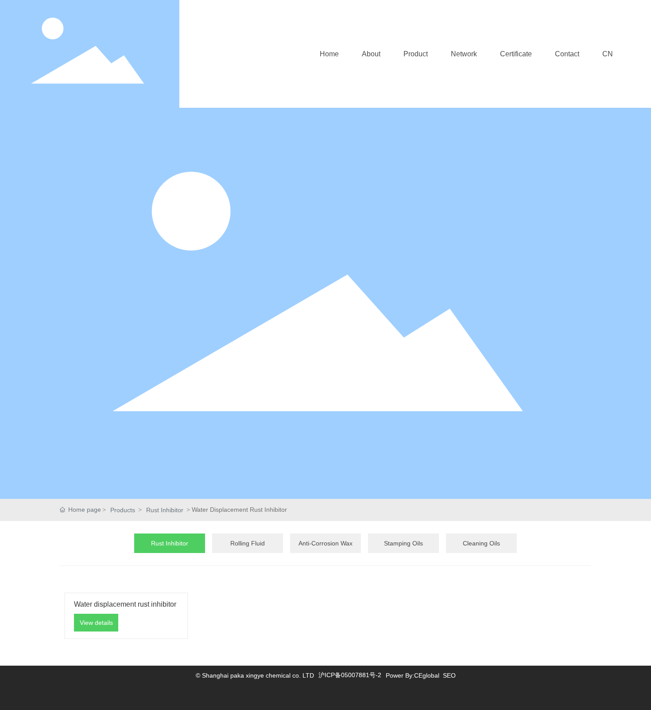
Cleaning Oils (481, 543)
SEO (449, 675)
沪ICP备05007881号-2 (349, 675)
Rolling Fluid (247, 543)
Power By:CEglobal (412, 675)
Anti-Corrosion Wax (325, 543)
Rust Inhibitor (164, 510)
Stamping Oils (403, 543)
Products (122, 510)
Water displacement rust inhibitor (125, 604)
